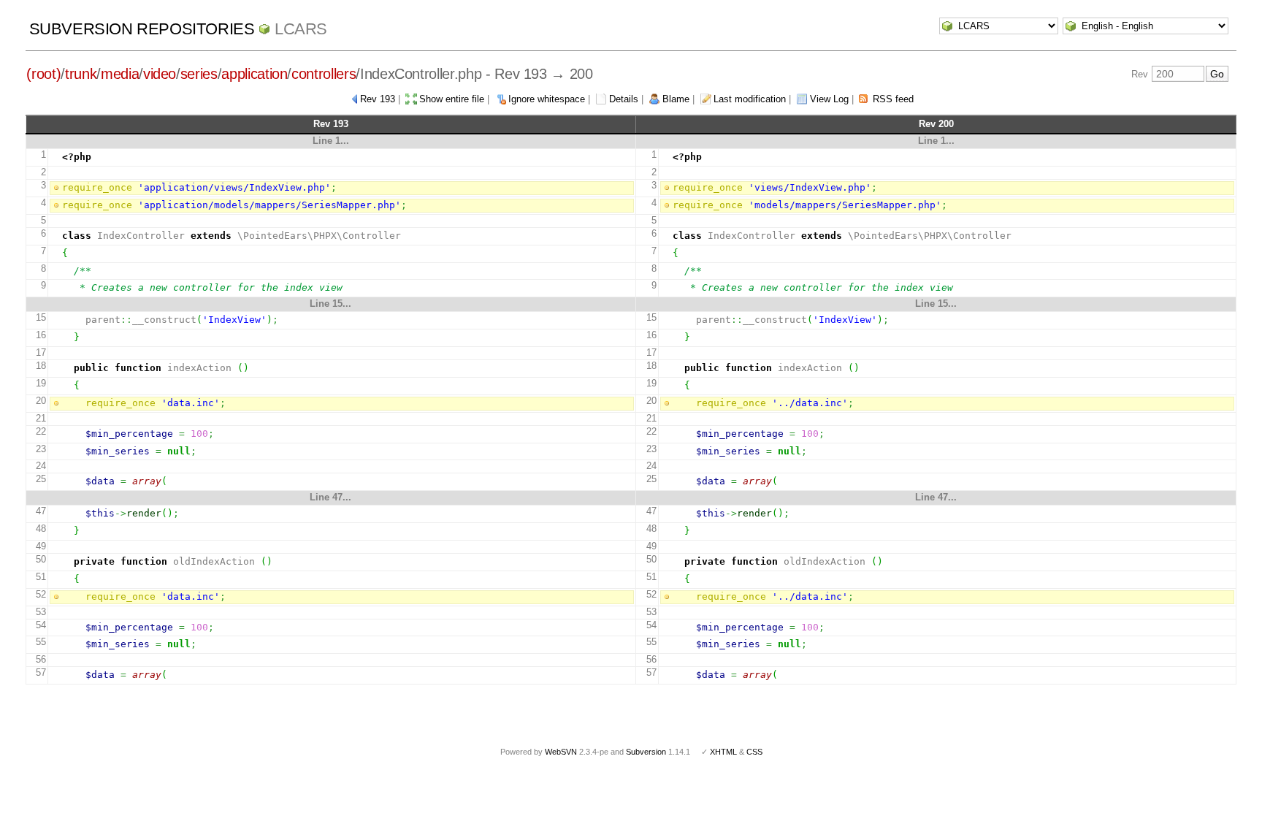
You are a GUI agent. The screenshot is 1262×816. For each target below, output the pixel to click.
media (120, 74)
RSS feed (893, 99)
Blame (675, 99)
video (159, 74)
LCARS (301, 29)
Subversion (646, 751)
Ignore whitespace (546, 99)
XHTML (723, 751)
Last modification (750, 99)
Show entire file (451, 99)
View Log (829, 99)
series (199, 74)
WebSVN (561, 751)
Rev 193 (377, 99)
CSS (754, 751)
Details (623, 99)
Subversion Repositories (142, 29)
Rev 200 (936, 123)
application (254, 74)
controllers (323, 74)
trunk (80, 74)
